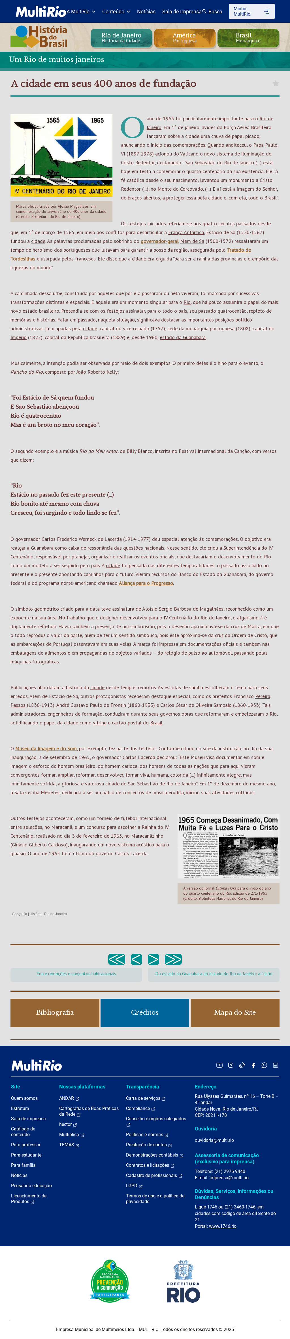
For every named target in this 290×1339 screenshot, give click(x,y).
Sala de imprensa (28, 1118)
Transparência (142, 1087)
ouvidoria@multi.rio (214, 1140)
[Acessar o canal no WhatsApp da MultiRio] (264, 1065)
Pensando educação (31, 1185)
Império (18, 337)
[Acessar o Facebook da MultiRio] (253, 1065)
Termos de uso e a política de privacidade (155, 1198)
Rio (187, 302)
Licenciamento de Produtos (28, 1198)
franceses (85, 258)
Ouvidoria (206, 1129)
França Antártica (186, 232)
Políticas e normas (145, 1134)
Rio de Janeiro (55, 914)
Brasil (156, 722)
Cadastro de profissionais (152, 1175)
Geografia (19, 914)
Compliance (138, 1108)
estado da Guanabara (183, 337)
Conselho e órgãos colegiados (156, 1118)
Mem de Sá (192, 241)
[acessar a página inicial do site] (41, 11)
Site (15, 1087)
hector (66, 1124)
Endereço (205, 1087)
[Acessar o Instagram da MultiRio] (230, 1065)
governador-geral (160, 241)
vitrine (99, 722)
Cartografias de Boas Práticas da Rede (89, 1111)
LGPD (132, 1185)
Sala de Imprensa (182, 11)
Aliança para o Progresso (146, 583)
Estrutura (20, 1108)
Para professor (25, 1144)
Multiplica (69, 1134)
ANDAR (67, 1098)
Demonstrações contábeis (152, 1155)
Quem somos (24, 1098)
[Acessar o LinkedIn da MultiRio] (275, 1065)
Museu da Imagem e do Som (46, 748)
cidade (38, 241)
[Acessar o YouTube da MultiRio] (219, 1065)
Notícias (146, 11)
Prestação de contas (147, 1144)
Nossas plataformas (82, 1087)
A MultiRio (78, 11)
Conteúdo (113, 11)
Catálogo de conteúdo (23, 1131)
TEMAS (67, 1144)
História (36, 914)
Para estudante (26, 1155)
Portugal (62, 644)
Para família (23, 1165)
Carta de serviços (143, 1098)
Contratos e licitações (148, 1165)
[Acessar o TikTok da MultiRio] (242, 1065)
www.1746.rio (222, 1226)
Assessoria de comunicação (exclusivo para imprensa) (227, 1158)
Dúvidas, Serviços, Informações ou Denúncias (234, 1194)
